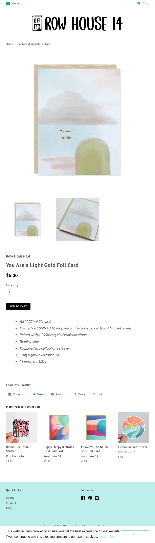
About (10, 497)
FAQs (9, 508)
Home (9, 43)
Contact (11, 503)
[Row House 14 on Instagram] (97, 498)
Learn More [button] (107, 536)
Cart (145, 3)
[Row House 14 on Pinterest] (90, 498)
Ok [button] (135, 534)
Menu (15, 3)
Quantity (12, 285)
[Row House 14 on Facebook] (83, 498)
